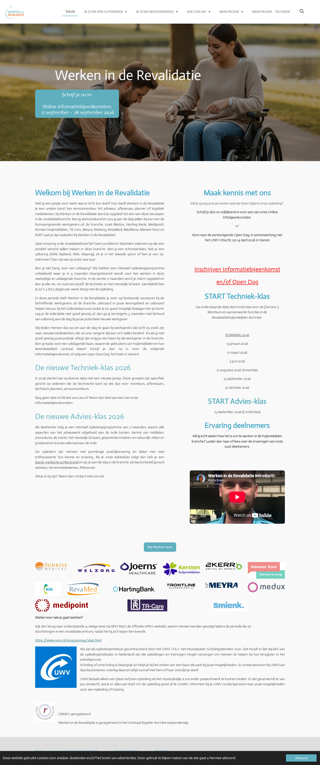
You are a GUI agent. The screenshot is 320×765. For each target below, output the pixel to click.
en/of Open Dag (237, 281)
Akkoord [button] (301, 758)
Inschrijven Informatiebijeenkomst (237, 269)
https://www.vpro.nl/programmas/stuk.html (68, 640)
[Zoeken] (302, 11)
